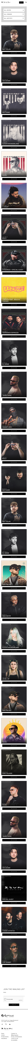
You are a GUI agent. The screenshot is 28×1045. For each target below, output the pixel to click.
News (2, 1033)
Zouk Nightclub (6, 26)
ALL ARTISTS (8, 18)
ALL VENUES (8, 14)
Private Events (5, 1036)
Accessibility (14, 1040)
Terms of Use (14, 1038)
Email (4, 992)
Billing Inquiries (14, 1035)
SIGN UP (14, 1004)
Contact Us (14, 1033)
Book (14, 84)
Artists (3, 1035)
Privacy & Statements (16, 1036)
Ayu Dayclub (5, 152)
